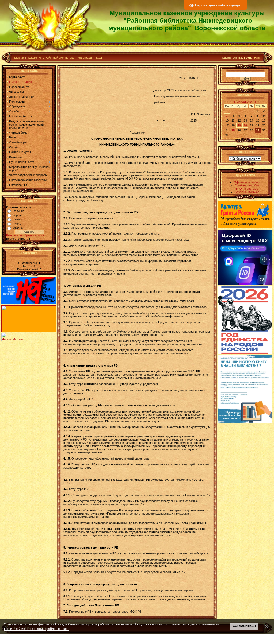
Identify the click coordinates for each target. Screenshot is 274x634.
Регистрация (85, 57)
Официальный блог (247, 182)
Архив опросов (34, 235)
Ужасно (18, 228)
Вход (99, 57)
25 (233, 130)
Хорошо (18, 215)
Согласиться (244, 625)
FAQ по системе (247, 188)
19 (239, 125)
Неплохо (18, 219)
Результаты (14, 235)
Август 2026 (245, 101)
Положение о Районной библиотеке (50, 57)
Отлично (18, 210)
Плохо (17, 223)
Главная (19, 57)
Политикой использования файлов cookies (36, 629)
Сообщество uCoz (247, 185)
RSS (257, 57)
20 (245, 125)
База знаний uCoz (247, 191)
